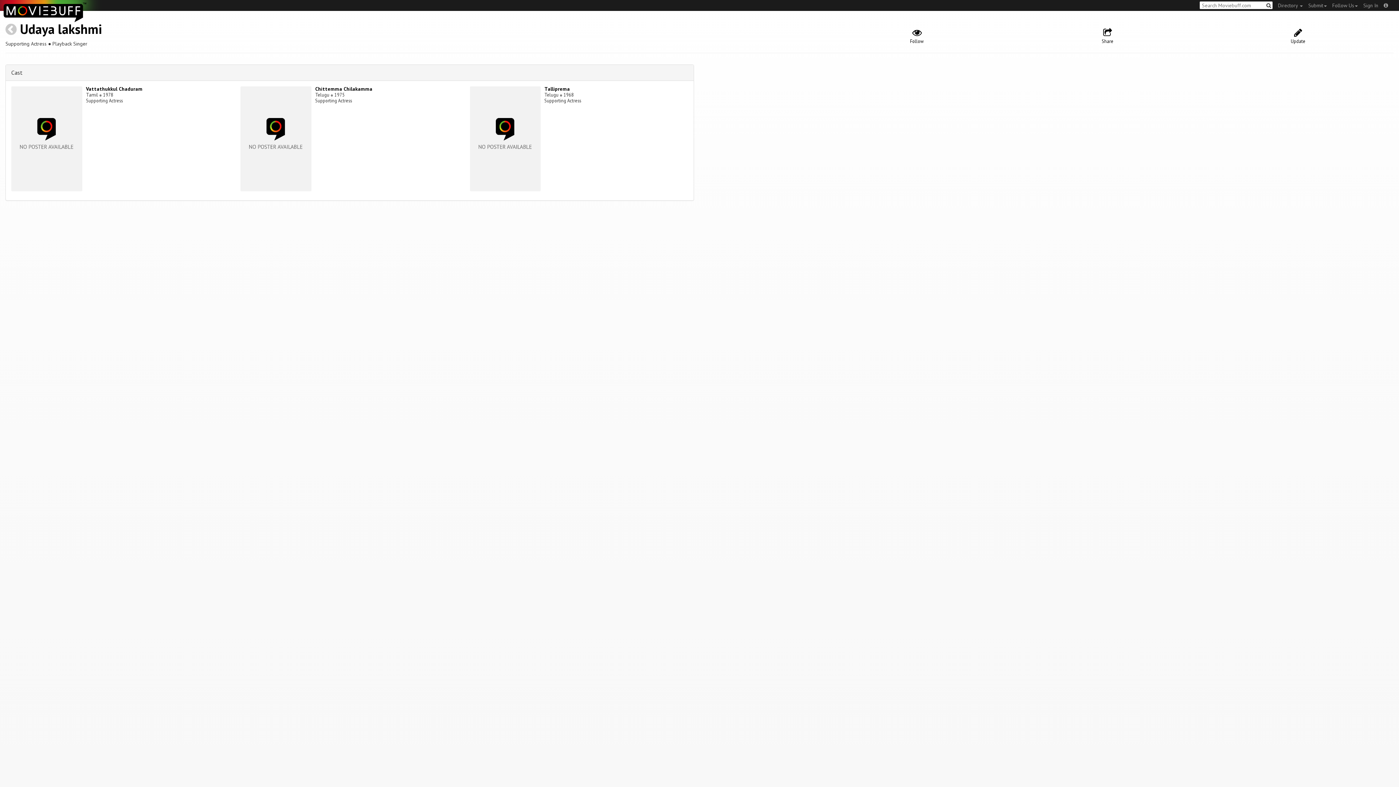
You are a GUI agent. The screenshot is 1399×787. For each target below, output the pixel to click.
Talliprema (557, 89)
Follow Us (1343, 5)
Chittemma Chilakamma (343, 89)
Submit (1315, 5)
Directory (1288, 5)
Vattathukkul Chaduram (114, 89)
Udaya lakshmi (61, 29)
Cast (17, 72)
